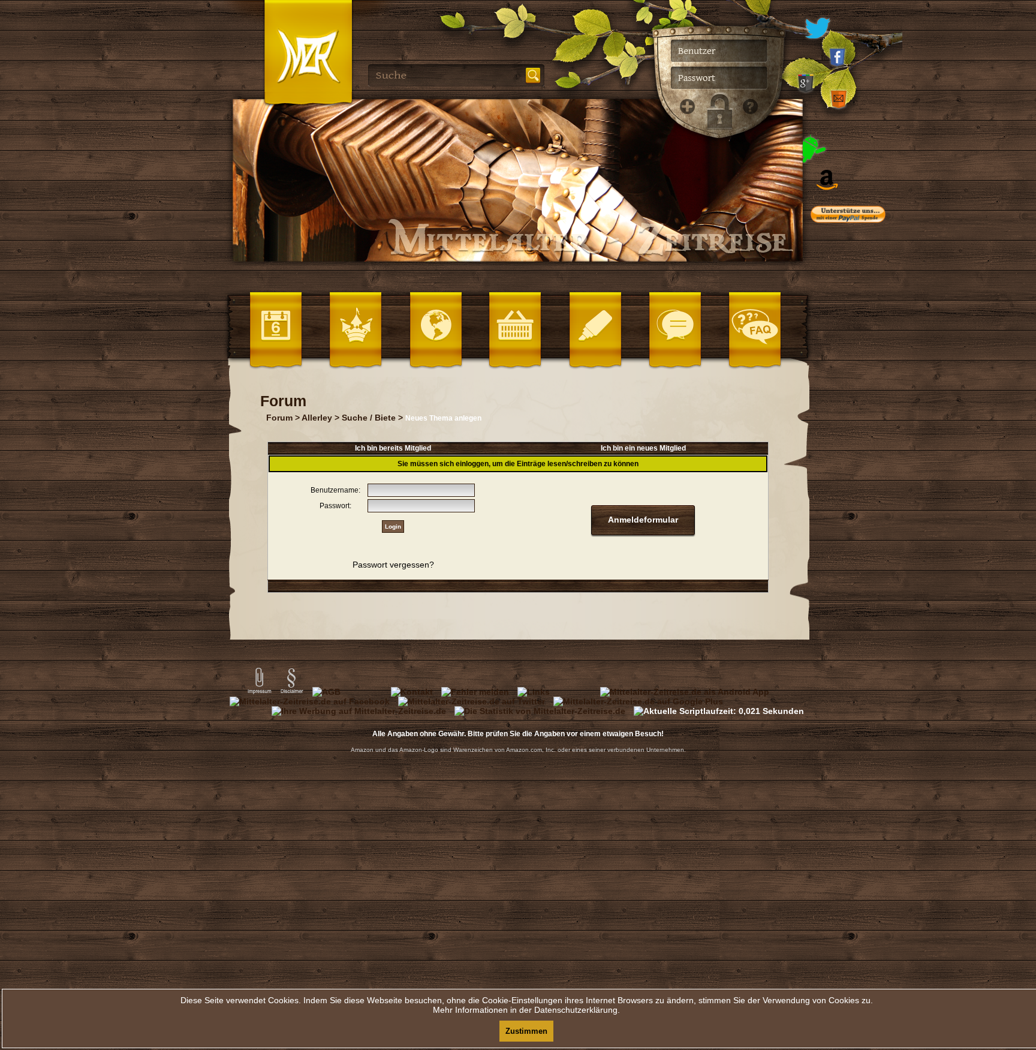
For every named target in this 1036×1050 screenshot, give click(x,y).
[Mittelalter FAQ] (746, 300)
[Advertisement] (866, 474)
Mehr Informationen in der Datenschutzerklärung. (526, 1010)
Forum (279, 417)
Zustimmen (526, 1031)
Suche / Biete (369, 417)
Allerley (317, 417)
